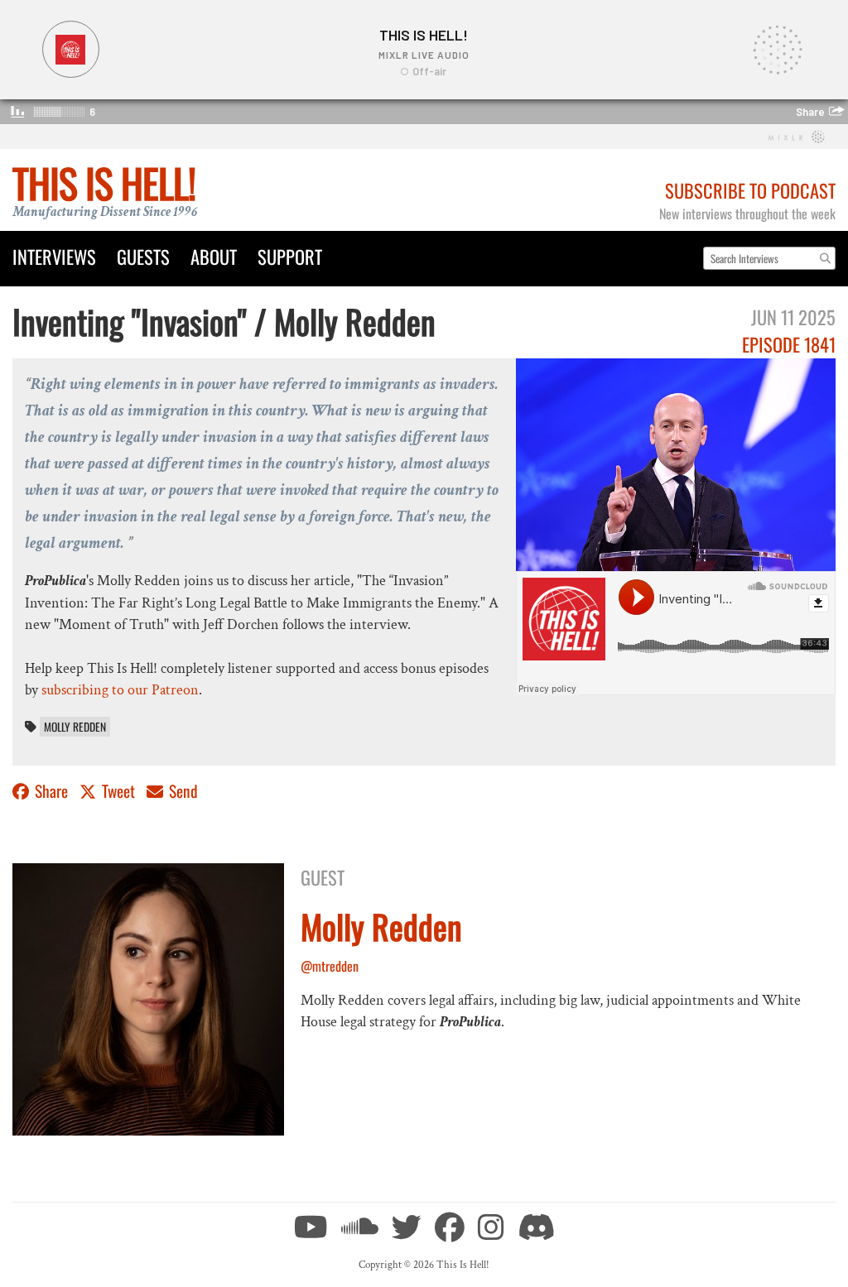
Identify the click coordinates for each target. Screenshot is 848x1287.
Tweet (118, 791)
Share (51, 791)
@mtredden (330, 966)
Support (290, 256)
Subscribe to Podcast (750, 190)
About (213, 256)
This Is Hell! (103, 182)
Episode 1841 (789, 344)
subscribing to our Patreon (120, 689)
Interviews (54, 256)
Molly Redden (75, 726)
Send (182, 791)
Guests (143, 256)
